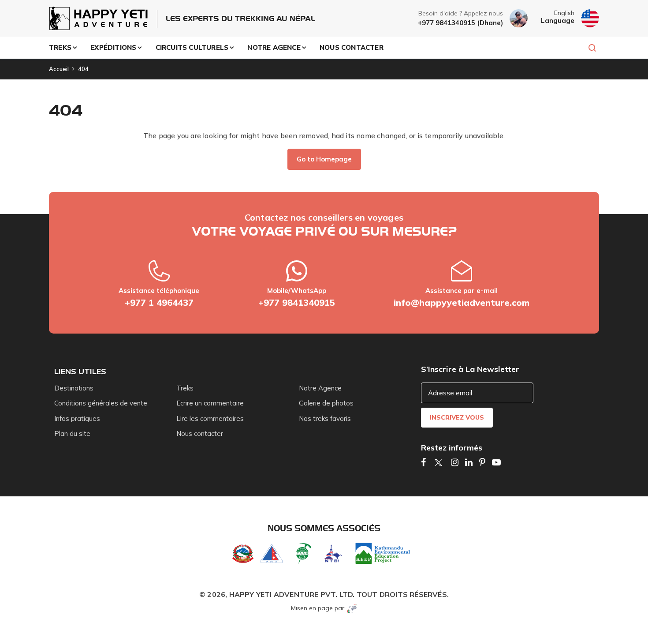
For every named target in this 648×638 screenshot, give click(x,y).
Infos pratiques (77, 418)
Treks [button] (60, 47)
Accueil (59, 68)
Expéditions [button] (113, 47)
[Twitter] (438, 462)
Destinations (73, 388)
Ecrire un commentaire (210, 403)
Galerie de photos (326, 403)
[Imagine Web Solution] (352, 608)
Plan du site (72, 433)
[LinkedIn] (469, 462)
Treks (185, 388)
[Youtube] (496, 462)
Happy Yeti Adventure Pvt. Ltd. (292, 594)
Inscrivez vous (457, 417)
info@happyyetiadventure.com (461, 302)
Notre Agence (320, 388)
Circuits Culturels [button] (192, 47)
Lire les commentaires (210, 418)
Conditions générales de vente (100, 403)
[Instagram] (454, 462)
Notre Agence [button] (273, 47)
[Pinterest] (482, 462)
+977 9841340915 (296, 302)
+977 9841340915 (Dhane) (460, 23)
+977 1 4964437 (159, 302)
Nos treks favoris (325, 418)
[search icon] (588, 48)
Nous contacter (352, 47)
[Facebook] (423, 462)
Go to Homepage (324, 159)
